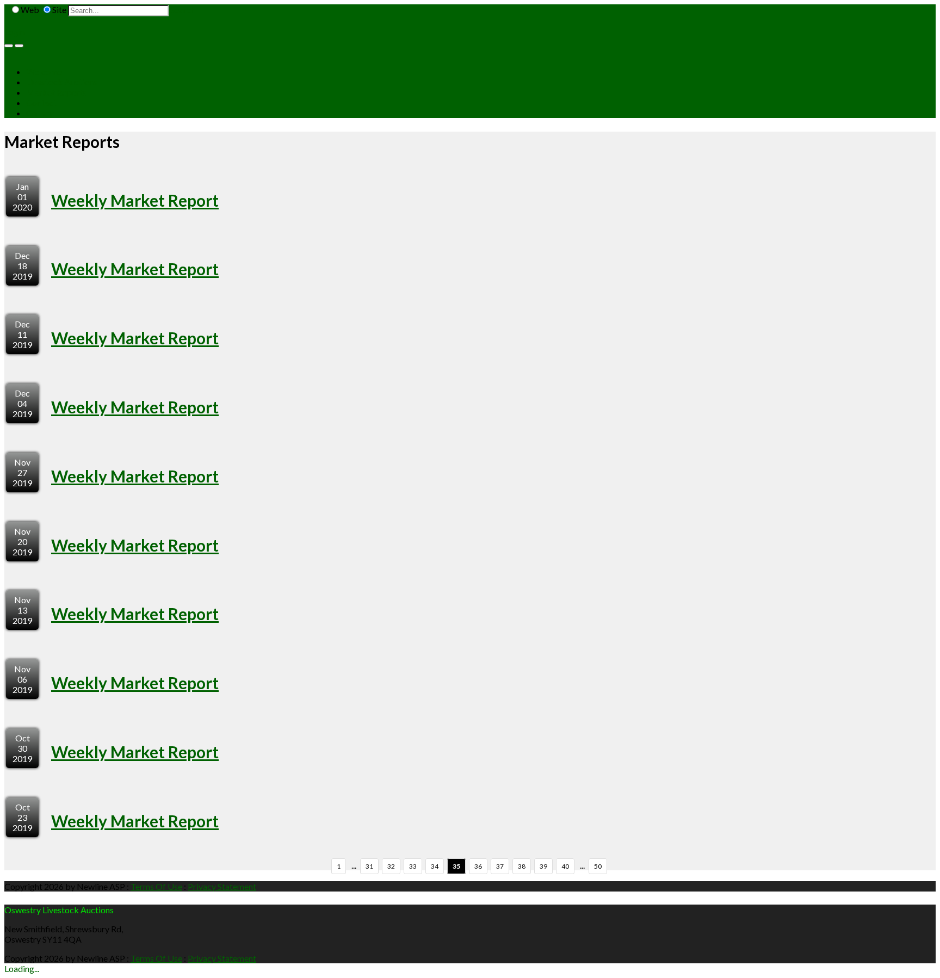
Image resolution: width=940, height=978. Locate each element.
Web (30, 9)
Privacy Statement (222, 886)
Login (14, 32)
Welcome (44, 71)
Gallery (39, 113)
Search (182, 9)
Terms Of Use (156, 886)
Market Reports (56, 92)
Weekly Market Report (135, 200)
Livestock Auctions (61, 82)
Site (59, 9)
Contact (41, 102)
